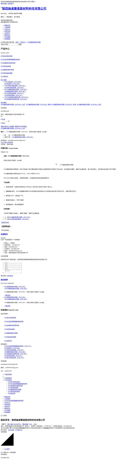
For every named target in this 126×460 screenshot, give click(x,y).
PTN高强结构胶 (6, 66)
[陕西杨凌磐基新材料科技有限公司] (23, 8)
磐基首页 (7, 25)
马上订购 (4, 142)
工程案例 (7, 27)
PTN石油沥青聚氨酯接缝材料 (10, 59)
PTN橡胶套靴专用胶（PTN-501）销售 (38, 104)
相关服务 (4, 102)
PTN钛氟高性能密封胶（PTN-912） (16, 99)
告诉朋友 (24, 126)
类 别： (7, 135)
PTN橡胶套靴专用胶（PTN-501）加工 (89, 104)
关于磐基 (7, 37)
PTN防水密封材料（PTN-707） (14, 357)
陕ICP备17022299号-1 (14, 424)
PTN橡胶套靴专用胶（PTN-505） (15, 91)
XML (35, 424)
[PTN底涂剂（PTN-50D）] (13, 82)
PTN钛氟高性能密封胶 (8, 63)
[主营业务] (8, 380)
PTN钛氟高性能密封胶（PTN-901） (16, 354)
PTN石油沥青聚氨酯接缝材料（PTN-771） (18, 346)
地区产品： (8, 137)
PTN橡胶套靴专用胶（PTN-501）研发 (63, 104)
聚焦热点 (7, 35)
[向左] (3, 119)
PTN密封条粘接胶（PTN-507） (14, 87)
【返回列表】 (5, 222)
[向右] (3, 123)
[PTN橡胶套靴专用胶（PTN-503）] (16, 288)
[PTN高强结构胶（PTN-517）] (14, 93)
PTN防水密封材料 (6, 56)
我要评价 (18, 126)
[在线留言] (8, 378)
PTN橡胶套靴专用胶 (34, 42)
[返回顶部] (8, 374)
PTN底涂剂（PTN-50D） (12, 83)
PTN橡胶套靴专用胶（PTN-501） (23, 137)
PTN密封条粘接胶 (6, 73)
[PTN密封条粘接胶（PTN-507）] (15, 85)
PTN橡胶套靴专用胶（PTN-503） (20, 217)
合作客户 (7, 33)
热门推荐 (4, 80)
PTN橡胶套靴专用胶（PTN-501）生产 (13, 104)
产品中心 (7, 29)
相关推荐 (4, 280)
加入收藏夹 (10, 126)
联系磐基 (7, 39)
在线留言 (11, 3)
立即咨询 (10, 142)
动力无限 (11, 430)
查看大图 (4, 126)
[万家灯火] (19, 430)
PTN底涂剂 (4, 76)
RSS (30, 424)
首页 (16, 42)
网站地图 (4, 3)
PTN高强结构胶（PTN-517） (13, 95)
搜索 (20, 44)
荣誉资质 (7, 31)
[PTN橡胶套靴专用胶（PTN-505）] (16, 89)
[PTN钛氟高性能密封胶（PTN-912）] (16, 97)
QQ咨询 (7, 449)
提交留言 (4, 276)
